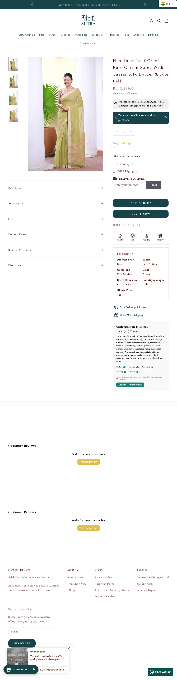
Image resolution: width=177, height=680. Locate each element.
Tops (126, 34)
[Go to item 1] (13, 64)
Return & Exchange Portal (153, 577)
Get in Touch (145, 584)
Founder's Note (77, 584)
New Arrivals (27, 34)
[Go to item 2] (13, 81)
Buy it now (141, 214)
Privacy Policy (103, 577)
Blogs (71, 590)
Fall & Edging (127, 171)
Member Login (146, 590)
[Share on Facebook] (123, 225)
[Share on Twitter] (128, 225)
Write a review (88, 462)
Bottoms (153, 34)
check (153, 185)
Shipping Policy (104, 584)
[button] (69, 647)
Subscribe (22, 643)
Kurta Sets (80, 34)
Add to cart (141, 203)
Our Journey (75, 577)
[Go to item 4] (13, 115)
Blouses (65, 34)
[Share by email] (138, 225)
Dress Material (88, 43)
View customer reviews (130, 384)
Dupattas (138, 34)
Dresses (114, 34)
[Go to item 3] (13, 98)
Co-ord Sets (98, 34)
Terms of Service (105, 596)
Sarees (53, 34)
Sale (42, 34)
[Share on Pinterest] (133, 225)
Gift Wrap (125, 164)
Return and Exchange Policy (112, 590)
